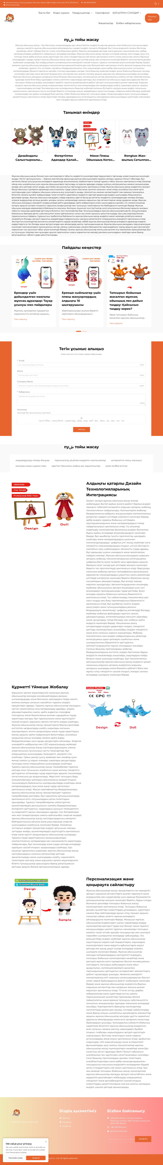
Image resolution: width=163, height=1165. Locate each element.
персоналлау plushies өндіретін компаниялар (80, 460)
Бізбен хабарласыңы (128, 23)
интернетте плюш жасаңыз (126, 460)
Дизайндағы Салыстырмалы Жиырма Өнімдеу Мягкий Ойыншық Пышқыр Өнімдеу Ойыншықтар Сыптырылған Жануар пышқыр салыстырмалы (27, 158)
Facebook (66, 1126)
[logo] (15, 18)
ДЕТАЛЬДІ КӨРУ (28, 136)
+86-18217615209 (89, 2)
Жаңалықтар (105, 23)
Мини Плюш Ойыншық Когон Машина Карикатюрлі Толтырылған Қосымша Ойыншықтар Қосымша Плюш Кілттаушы (99, 158)
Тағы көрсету (20, 319)
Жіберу (81, 429)
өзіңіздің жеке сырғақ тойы (31, 466)
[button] (78, 331)
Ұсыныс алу (152, 18)
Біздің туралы (61, 12)
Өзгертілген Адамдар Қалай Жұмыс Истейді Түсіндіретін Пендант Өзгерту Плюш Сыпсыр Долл (64, 158)
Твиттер (66, 1118)
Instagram (67, 1122)
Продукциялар (81, 12)
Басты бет (44, 12)
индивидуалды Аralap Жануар (32, 460)
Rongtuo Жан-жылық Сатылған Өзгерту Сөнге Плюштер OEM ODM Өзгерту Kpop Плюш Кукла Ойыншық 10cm (135, 158)
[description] (16, 1113)
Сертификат (102, 12)
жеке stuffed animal (116, 466)
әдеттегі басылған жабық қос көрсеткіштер (76, 466)
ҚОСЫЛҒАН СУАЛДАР (126, 12)
